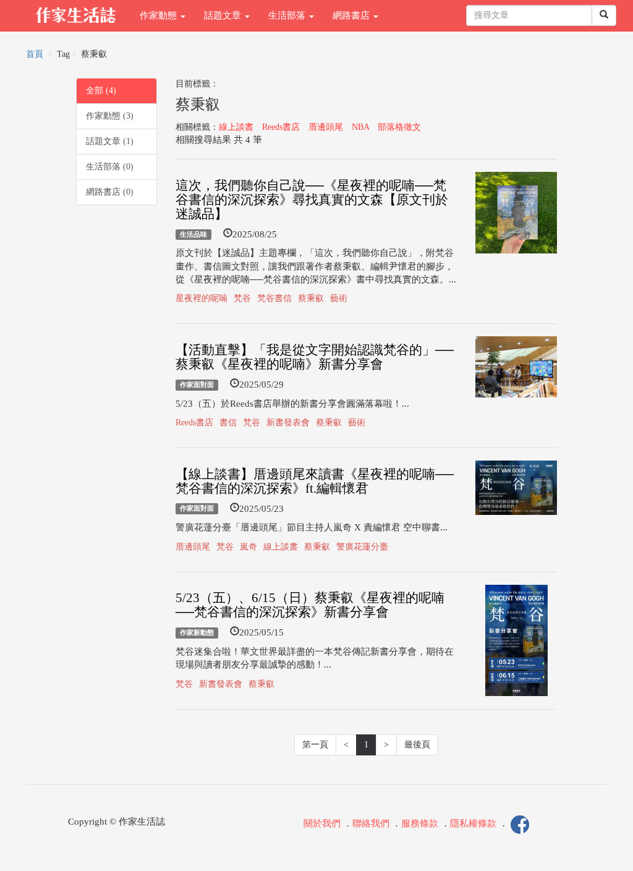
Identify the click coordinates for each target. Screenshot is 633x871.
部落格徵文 (399, 127)
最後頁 (417, 744)
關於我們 (322, 823)
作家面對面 (197, 384)
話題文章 (224, 15)
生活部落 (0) (110, 166)
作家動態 (159, 15)
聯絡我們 (370, 823)
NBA (360, 127)
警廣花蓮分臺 (362, 546)
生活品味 (193, 234)
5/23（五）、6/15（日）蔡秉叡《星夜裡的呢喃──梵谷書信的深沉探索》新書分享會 (310, 604)
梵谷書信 (274, 298)
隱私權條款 (473, 823)
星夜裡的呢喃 (201, 298)
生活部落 (288, 15)
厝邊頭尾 (325, 127)
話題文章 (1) (110, 141)
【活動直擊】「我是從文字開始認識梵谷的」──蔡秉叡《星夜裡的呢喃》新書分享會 (315, 357)
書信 (228, 422)
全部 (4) (101, 90)
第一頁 (315, 744)
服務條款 (419, 823)
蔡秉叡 (311, 298)
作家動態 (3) (110, 116)
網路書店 (352, 15)
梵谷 (242, 298)
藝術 (338, 298)
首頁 (34, 54)
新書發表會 (288, 422)
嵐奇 (248, 546)
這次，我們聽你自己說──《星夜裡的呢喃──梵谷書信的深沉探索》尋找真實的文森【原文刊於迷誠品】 (312, 199)
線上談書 (236, 127)
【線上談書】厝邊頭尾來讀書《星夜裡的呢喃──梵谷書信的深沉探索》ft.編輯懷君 (315, 481)
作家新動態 (197, 632)
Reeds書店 (281, 127)
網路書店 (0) (110, 192)
